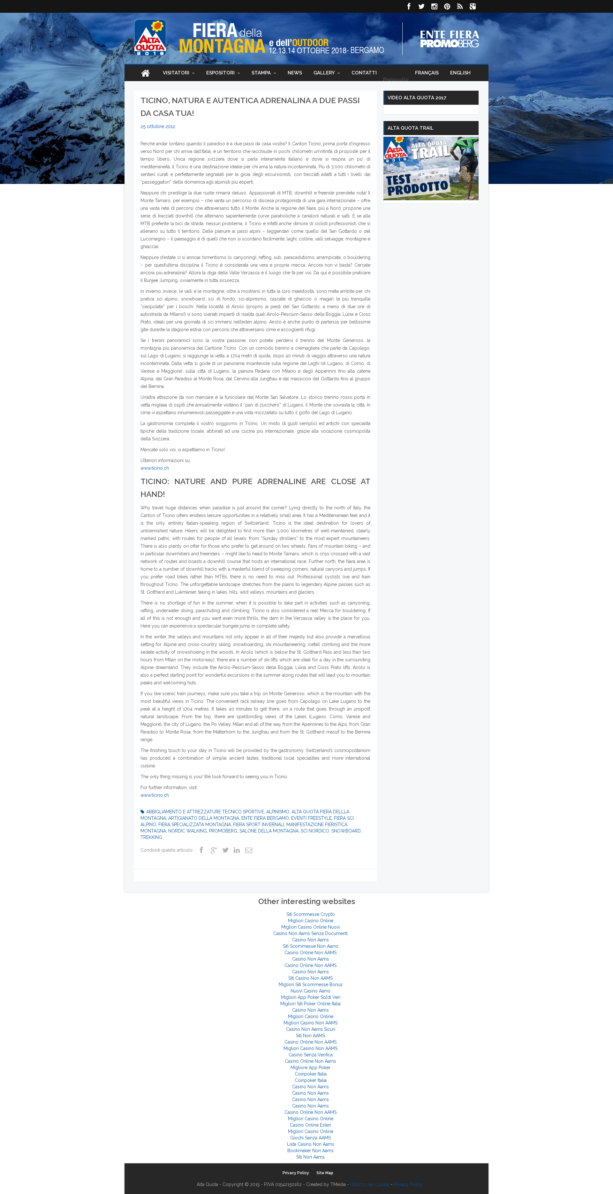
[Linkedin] (236, 850)
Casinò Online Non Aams (310, 1061)
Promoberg (223, 830)
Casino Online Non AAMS (310, 952)
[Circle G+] (472, 6)
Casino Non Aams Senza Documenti (310, 933)
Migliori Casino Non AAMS (310, 1022)
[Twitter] (421, 6)
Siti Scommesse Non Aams (310, 946)
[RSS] (459, 6)
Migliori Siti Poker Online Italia (310, 1003)
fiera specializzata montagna (194, 824)
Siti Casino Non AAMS (310, 978)
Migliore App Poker (310, 1067)
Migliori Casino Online (310, 920)
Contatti (364, 73)
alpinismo (277, 811)
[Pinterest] (447, 6)
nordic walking (187, 830)
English (460, 73)
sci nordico (315, 830)
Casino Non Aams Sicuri (310, 1029)
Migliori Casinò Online (310, 1016)
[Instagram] (434, 6)
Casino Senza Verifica (311, 1054)
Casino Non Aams (310, 939)
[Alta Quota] (150, 37)
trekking (151, 837)
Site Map (324, 1173)
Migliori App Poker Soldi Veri (310, 997)
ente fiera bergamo (265, 818)
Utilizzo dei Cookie (370, 1184)
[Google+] (213, 850)
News (295, 73)
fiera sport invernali (258, 824)
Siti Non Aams (310, 1157)
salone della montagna (269, 830)
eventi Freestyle (311, 818)
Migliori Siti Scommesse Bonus (311, 984)
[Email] (248, 850)
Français (427, 73)
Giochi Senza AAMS (310, 1137)
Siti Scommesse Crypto (310, 914)
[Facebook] (408, 6)
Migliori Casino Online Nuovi (310, 927)
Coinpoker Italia (311, 1073)
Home (145, 73)
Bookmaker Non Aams (310, 1150)
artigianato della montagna (203, 818)
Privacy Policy (296, 1173)
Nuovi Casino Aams (310, 990)
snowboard (346, 830)
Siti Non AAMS (310, 1035)
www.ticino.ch (154, 468)
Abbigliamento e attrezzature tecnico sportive (205, 811)
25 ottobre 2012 (157, 126)
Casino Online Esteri (310, 1125)
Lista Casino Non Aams (310, 1144)
